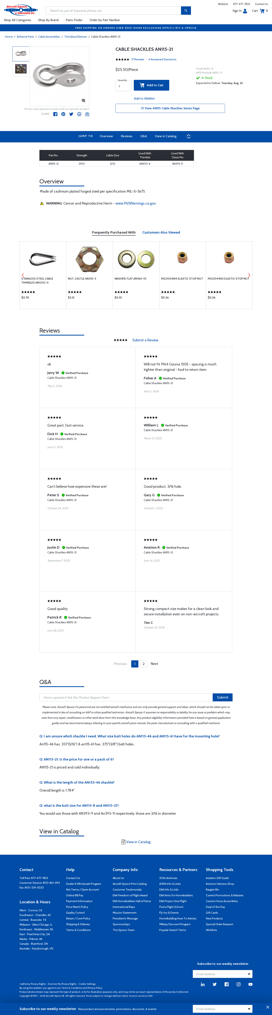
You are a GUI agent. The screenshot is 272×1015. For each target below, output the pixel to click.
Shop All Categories (17, 20)
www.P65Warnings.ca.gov (135, 203)
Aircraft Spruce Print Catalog (130, 884)
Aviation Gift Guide (217, 878)
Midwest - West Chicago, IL (36, 924)
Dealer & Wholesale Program (83, 884)
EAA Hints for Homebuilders (176, 895)
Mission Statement (124, 912)
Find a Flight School (171, 907)
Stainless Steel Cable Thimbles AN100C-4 (37, 280)
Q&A (143, 136)
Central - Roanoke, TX (33, 920)
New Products (214, 918)
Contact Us (261, 4)
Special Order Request (219, 924)
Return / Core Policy (78, 918)
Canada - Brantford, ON (34, 944)
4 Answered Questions (162, 59)
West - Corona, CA (31, 910)
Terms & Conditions (78, 930)
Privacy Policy (95, 987)
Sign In (237, 11)
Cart (260, 11)
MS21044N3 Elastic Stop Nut (228, 278)
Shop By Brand (48, 20)
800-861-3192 (51, 883)
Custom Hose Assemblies (222, 901)
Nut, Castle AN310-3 (82, 278)
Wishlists (223, 4)
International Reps (124, 907)
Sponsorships (121, 924)
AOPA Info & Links (170, 884)
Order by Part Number (105, 20)
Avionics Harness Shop (220, 884)
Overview (106, 136)
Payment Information (79, 901)
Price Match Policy (77, 907)
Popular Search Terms (172, 930)
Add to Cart (153, 85)
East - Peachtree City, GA (35, 934)
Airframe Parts (25, 36)
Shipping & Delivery (78, 924)
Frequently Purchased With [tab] (114, 232)
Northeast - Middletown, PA (36, 929)
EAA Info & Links (169, 889)
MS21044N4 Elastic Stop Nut (182, 278)
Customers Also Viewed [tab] (161, 232)
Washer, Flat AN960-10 (130, 278)
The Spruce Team (124, 930)
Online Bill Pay (74, 895)
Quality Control (75, 912)
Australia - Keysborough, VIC (37, 948)
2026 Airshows (168, 878)
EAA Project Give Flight (173, 901)
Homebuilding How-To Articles (178, 918)
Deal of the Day (215, 907)
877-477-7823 (241, 4)
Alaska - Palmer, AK (31, 939)
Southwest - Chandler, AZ (35, 915)
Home (9, 36)
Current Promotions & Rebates (225, 895)
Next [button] (249, 275)
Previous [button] (23, 275)
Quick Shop (42, 298)
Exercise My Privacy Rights (62, 983)
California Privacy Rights (33, 983)
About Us (118, 878)
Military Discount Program (175, 924)
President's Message (125, 918)
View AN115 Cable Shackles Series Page (172, 108)
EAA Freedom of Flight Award (130, 895)
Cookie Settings (87, 983)
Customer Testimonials (127, 889)
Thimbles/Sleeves (75, 36)
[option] (59, 76)
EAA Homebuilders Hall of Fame (132, 901)
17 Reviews (137, 59)
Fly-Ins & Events (169, 912)
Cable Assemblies (49, 36)
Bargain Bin (212, 889)
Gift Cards (212, 912)
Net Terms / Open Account (82, 889)
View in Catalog (165, 136)
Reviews (126, 136)
